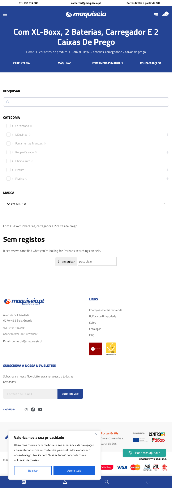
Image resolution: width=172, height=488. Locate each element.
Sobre (92, 322)
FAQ (91, 335)
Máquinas (64, 63)
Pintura (19, 170)
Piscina (19, 178)
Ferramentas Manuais (107, 63)
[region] (54, 455)
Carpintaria (21, 63)
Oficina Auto (22, 161)
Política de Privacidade (102, 316)
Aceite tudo (74, 470)
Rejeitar (33, 470)
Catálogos (95, 329)
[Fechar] (96, 434)
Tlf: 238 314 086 (28, 3)
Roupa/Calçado (150, 63)
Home (30, 51)
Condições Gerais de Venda (105, 310)
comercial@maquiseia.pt (86, 3)
